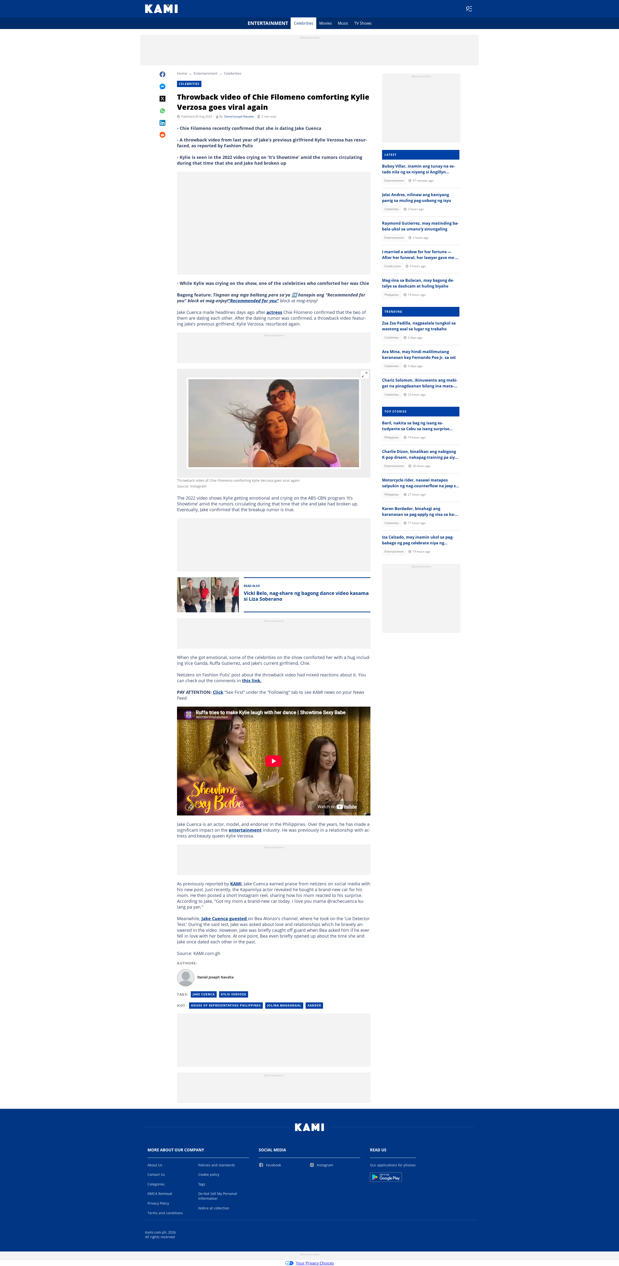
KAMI (236, 884)
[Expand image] (364, 374)
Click (218, 692)
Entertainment (268, 23)
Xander (314, 1005)
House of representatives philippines (226, 1005)
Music (343, 23)
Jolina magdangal (284, 1005)
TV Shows (363, 23)
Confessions (392, 266)
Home (182, 73)
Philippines (391, 295)
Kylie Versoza (233, 994)
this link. (251, 680)
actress (274, 312)
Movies (325, 23)
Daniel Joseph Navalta (239, 116)
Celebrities (303, 23)
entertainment (245, 830)
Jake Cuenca (204, 994)
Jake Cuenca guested (224, 918)
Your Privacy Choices (315, 1263)
